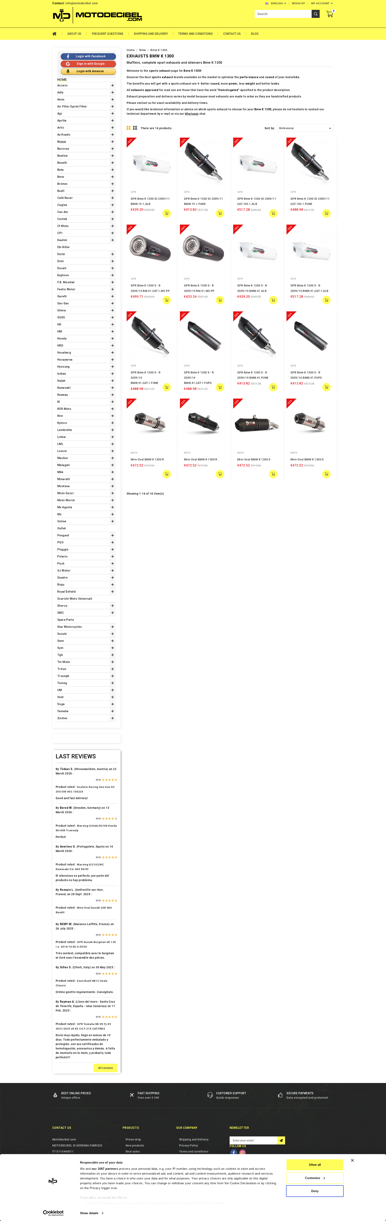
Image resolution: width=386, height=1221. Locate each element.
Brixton (62, 183)
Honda (62, 338)
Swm (60, 640)
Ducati (61, 268)
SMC (60, 612)
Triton (61, 669)
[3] (109, 780)
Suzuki (62, 633)
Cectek (62, 219)
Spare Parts (65, 619)
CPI (59, 233)
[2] (106, 780)
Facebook (234, 1153)
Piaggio (63, 549)
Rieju (60, 584)
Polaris (62, 556)
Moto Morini (66, 500)
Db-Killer (63, 247)
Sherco (62, 605)
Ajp (59, 113)
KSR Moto (64, 408)
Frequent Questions (107, 33)
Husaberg (64, 352)
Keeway (62, 394)
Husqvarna (65, 359)
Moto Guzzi (65, 493)
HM (59, 331)
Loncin (62, 451)
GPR (133, 191)
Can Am (62, 212)
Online (61, 521)
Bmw (60, 176)
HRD (60, 345)
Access (62, 85)
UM (59, 690)
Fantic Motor (66, 289)
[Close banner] (352, 1160)
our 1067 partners (105, 1168)
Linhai (61, 437)
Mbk (60, 472)
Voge (61, 704)
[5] (115, 780)
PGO (60, 542)
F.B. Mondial (66, 282)
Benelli (62, 162)
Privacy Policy (188, 1145)
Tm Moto (63, 662)
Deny (314, 1191)
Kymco (62, 422)
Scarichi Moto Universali (74, 598)
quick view (168, 144)
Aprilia (62, 120)
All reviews (105, 1068)
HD (59, 324)
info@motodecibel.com (81, 3)
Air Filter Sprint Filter (72, 106)
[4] (112, 780)
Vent (60, 697)
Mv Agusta (64, 507)
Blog (255, 33)
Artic (60, 127)
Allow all (315, 1164)
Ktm (60, 415)
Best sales (133, 1151)
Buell (60, 190)
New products (135, 1145)
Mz (59, 514)
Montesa (63, 486)
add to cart (166, 213)
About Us (74, 33)
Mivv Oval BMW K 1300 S (253, 459)
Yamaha (62, 711)
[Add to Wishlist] (168, 152)
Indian (61, 373)
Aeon (61, 99)
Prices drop (133, 1139)
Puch (61, 563)
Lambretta (64, 430)
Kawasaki (64, 387)
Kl (58, 401)
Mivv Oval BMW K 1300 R (147, 459)
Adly (60, 92)
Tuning (62, 683)
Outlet (61, 528)
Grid (129, 128)
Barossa (63, 148)
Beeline (62, 155)
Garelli (62, 296)
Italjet (61, 380)
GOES (61, 317)
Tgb (60, 655)
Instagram (242, 1153)
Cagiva (62, 205)
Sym (60, 647)
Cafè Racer (65, 197)
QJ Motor (64, 570)
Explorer (63, 275)
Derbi (61, 254)
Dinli (60, 261)
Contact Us (232, 33)
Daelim (62, 240)
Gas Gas (63, 303)
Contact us (61, 1127)
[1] (103, 780)
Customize (312, 1178)
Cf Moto (63, 226)
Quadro (62, 577)
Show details (89, 1213)
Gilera (61, 310)
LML (60, 444)
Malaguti (63, 465)
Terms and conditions (195, 33)
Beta (60, 169)
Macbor (62, 458)
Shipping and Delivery (151, 33)
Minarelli (63, 479)
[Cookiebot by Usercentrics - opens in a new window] (53, 1213)
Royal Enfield (66, 591)
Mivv (134, 452)
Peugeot (63, 535)
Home (57, 34)
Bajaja (61, 141)
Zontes (62, 718)
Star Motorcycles (69, 626)
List (135, 128)
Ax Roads (63, 134)
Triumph (63, 676)
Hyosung (63, 366)
